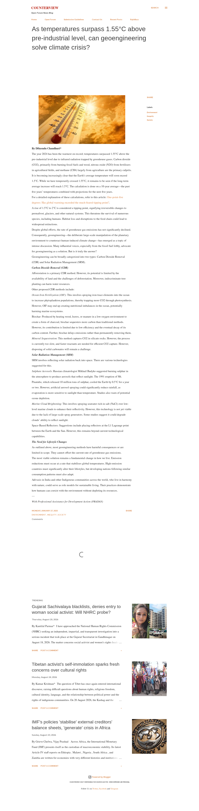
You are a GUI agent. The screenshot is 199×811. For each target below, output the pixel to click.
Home (34, 19)
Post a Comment (49, 650)
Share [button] (150, 97)
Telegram (114, 788)
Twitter (95, 788)
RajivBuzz (134, 19)
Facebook (103, 788)
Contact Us (97, 19)
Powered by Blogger (101, 777)
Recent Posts (116, 19)
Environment (152, 112)
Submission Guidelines (74, 19)
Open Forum (50, 19)
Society (150, 120)
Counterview (44, 7)
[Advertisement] (99, 73)
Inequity (150, 116)
